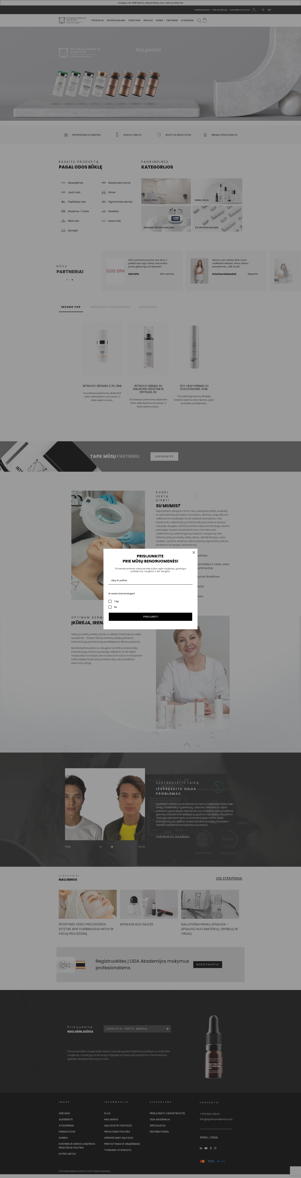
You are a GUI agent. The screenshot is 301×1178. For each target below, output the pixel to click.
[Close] (194, 552)
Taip (116, 601)
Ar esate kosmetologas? (121, 593)
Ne (115, 607)
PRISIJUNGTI (150, 616)
